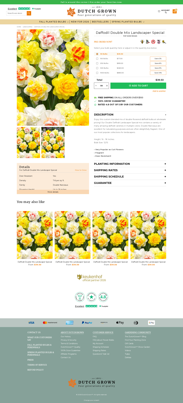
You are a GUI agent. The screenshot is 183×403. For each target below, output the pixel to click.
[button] (86, 80)
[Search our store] (29, 13)
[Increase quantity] (107, 86)
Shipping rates (106, 170)
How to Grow (81, 170)
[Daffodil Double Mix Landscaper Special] (35, 235)
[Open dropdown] (68, 21)
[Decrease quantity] (96, 86)
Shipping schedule (109, 176)
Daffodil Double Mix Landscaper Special (35, 262)
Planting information (112, 163)
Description (103, 114)
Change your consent (91, 400)
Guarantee (103, 182)
